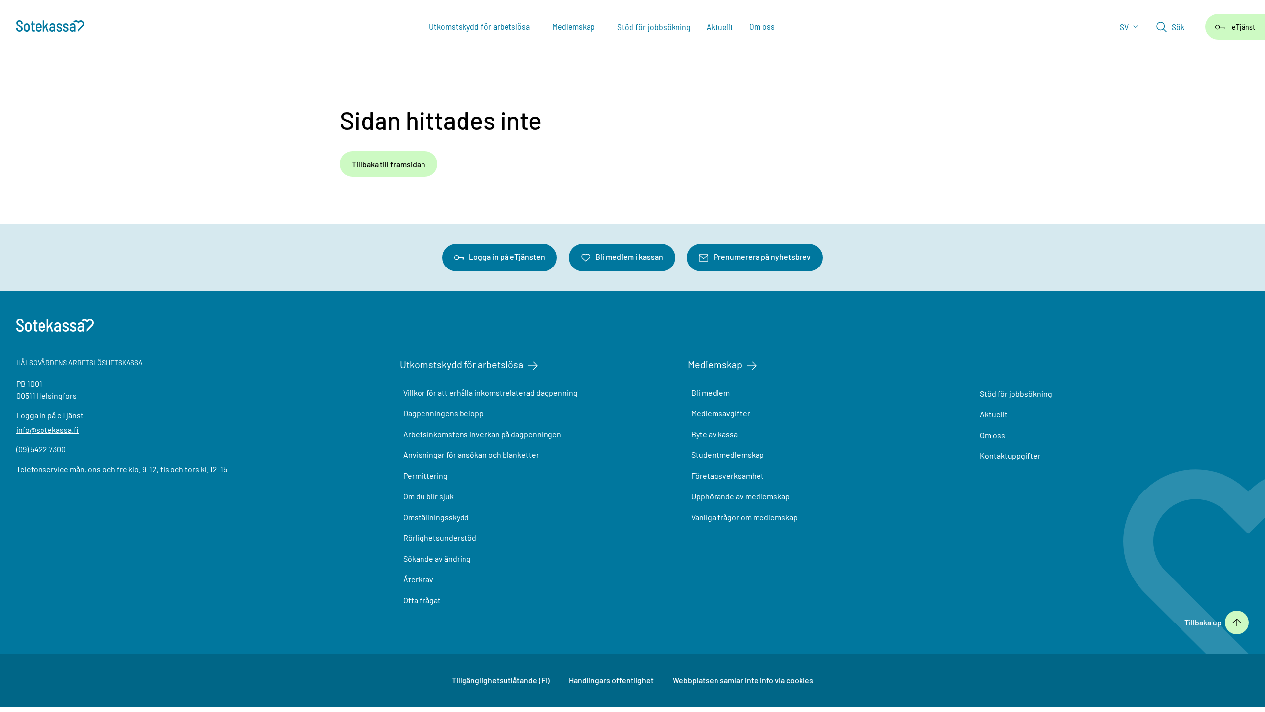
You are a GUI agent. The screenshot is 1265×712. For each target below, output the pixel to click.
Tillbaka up (1203, 622)
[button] (1170, 27)
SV (1125, 26)
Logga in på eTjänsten (507, 256)
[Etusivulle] (55, 27)
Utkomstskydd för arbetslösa (461, 364)
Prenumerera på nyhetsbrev (762, 256)
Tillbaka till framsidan (388, 164)
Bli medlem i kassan (629, 256)
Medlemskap (715, 364)
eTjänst (1243, 26)
